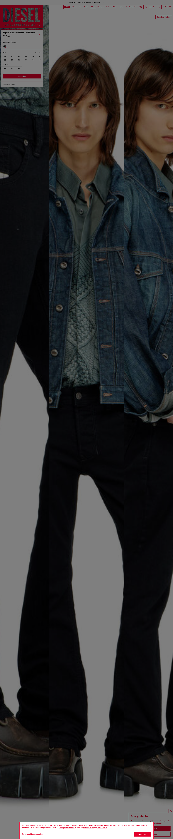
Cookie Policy (102, 828)
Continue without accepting (32, 834)
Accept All (142, 834)
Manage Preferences (66, 828)
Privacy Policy (88, 828)
